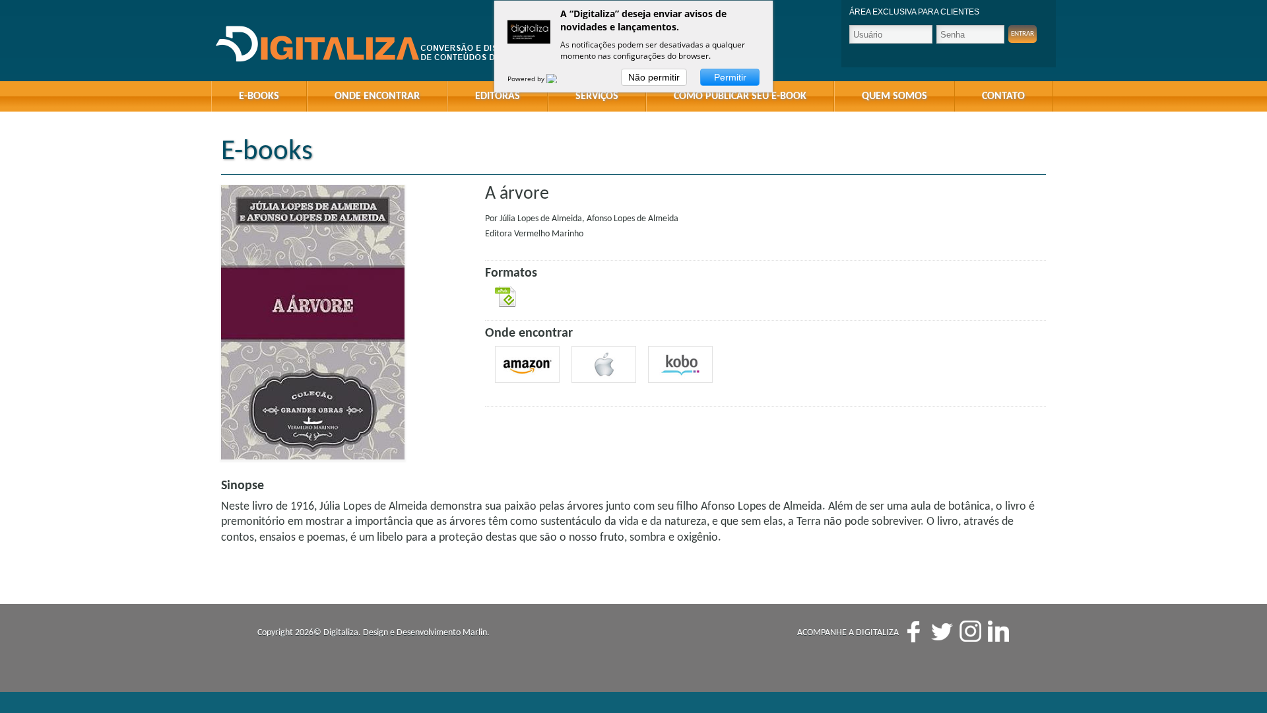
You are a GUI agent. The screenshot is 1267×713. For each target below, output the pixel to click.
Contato (1003, 96)
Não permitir (654, 77)
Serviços (596, 96)
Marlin (475, 633)
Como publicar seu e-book (740, 96)
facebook (914, 631)
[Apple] (603, 364)
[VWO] (559, 78)
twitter (942, 631)
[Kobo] (680, 364)
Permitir (730, 77)
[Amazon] (527, 364)
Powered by (526, 78)
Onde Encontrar (377, 96)
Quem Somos (894, 96)
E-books (259, 96)
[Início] (382, 44)
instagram (970, 631)
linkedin (999, 631)
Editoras (497, 96)
